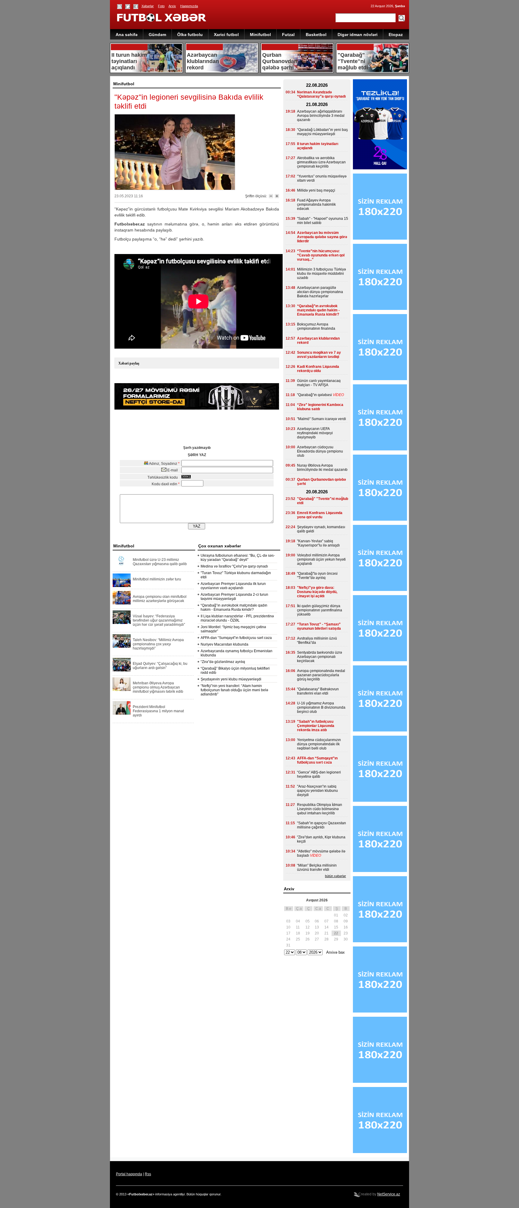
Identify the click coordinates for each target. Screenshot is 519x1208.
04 (298, 921)
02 (346, 915)
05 (307, 921)
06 (317, 921)
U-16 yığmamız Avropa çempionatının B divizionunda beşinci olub (321, 707)
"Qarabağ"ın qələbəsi (314, 395)
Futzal (288, 34)
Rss (148, 1174)
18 (298, 933)
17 (288, 933)
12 (307, 927)
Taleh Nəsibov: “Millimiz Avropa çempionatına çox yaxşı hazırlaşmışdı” (158, 644)
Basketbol (316, 34)
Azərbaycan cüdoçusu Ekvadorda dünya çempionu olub (320, 451)
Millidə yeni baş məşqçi (316, 190)
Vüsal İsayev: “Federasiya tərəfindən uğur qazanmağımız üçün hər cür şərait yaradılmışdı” (159, 620)
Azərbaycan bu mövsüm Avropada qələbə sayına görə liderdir (322, 237)
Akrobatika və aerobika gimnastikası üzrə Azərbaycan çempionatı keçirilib (321, 162)
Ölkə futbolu (190, 34)
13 (317, 927)
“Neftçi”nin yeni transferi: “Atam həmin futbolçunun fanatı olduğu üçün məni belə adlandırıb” (234, 690)
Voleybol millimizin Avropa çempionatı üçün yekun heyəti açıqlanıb (321, 559)
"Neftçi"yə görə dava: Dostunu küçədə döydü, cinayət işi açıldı (317, 592)
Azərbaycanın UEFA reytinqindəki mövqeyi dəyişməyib (315, 433)
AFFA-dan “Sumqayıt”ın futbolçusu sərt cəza (236, 638)
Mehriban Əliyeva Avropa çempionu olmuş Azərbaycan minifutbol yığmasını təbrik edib (158, 687)
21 (326, 933)
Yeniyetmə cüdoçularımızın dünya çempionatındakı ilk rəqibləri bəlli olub (319, 744)
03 (288, 921)
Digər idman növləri (358, 34)
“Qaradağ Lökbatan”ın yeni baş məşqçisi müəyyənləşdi (322, 132)
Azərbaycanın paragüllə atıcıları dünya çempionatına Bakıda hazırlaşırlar (320, 292)
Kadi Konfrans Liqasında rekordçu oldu (318, 369)
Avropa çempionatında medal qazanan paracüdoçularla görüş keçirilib (321, 675)
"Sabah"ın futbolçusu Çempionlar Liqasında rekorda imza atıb (315, 725)
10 (288, 927)
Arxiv (172, 6)
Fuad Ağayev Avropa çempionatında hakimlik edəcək (316, 204)
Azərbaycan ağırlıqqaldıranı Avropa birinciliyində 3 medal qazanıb (320, 115)
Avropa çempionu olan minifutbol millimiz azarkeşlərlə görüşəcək (160, 599)
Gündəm (157, 34)
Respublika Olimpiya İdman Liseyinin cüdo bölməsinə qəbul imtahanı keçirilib (319, 809)
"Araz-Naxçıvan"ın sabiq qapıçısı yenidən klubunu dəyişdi (317, 790)
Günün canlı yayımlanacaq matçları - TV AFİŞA (319, 383)
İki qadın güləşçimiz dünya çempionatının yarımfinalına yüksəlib (319, 610)
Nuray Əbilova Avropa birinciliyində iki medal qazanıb (322, 467)
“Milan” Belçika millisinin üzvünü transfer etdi (317, 867)
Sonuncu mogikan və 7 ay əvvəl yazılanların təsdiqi (319, 354)
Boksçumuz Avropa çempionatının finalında (316, 326)
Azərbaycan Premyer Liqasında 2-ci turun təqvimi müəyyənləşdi (234, 596)
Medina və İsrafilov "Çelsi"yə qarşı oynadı (234, 566)
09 (346, 921)
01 (336, 915)
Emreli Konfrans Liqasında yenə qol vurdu (319, 515)
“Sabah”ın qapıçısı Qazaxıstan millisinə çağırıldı (321, 825)
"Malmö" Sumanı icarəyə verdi (321, 419)
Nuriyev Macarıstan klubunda (224, 644)
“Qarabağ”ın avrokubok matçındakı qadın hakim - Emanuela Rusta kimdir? (234, 607)
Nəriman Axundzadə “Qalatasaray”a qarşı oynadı (321, 94)
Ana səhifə (127, 34)
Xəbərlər (147, 6)
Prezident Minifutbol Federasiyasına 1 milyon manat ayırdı (158, 711)
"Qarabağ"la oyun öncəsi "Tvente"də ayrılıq (317, 575)
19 (307, 933)
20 (317, 933)
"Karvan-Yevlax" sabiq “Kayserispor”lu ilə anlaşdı (318, 543)
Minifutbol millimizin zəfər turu (157, 579)
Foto (161, 6)
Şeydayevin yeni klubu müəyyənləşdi (231, 679)
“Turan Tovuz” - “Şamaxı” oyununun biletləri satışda (319, 626)
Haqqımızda (189, 6)
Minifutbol (260, 34)
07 (326, 921)
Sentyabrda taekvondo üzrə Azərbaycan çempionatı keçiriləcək (319, 656)
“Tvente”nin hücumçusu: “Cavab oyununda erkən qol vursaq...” (320, 255)
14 (326, 927)
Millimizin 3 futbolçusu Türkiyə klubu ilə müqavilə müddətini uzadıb (321, 273)
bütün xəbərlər (335, 876)
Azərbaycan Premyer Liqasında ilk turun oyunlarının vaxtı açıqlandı (233, 586)
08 (336, 921)
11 (298, 927)
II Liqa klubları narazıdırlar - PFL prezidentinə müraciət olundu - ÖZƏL (237, 618)
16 (346, 927)
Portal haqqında (129, 1174)
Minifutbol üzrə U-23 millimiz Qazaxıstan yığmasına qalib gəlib (160, 562)
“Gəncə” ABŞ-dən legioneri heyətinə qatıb (319, 774)
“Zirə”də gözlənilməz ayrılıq (223, 662)
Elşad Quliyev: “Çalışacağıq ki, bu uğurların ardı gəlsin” (160, 666)
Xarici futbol (226, 34)
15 (336, 927)
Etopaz (396, 34)
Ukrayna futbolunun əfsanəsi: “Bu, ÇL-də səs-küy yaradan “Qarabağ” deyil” (238, 557)
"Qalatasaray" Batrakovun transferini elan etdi (318, 691)
